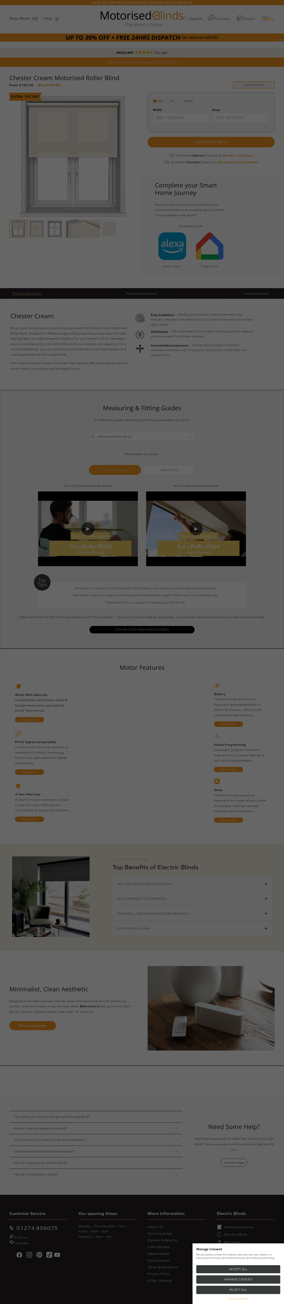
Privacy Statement (238, 1298)
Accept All (238, 1269)
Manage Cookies (238, 1279)
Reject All (238, 1289)
